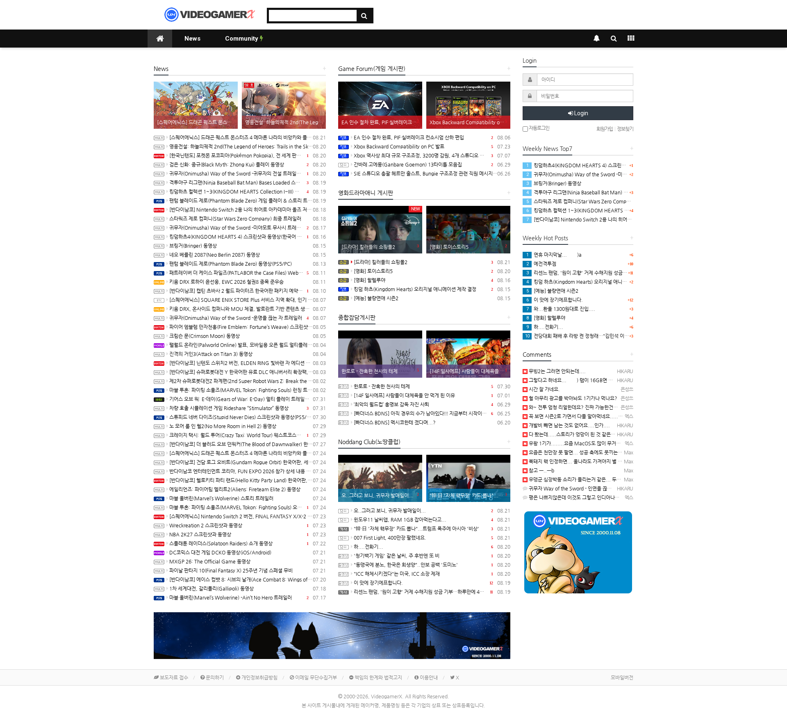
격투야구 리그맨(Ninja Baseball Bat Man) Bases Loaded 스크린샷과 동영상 (247, 182)
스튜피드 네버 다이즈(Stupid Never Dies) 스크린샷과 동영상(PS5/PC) (247, 417)
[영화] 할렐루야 (432, 280)
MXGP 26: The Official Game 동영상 (247, 561)
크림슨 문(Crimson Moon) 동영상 (247, 336)
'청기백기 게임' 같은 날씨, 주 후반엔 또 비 (432, 556)
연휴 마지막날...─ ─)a (554, 255)
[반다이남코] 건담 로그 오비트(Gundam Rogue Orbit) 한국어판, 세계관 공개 (247, 462)
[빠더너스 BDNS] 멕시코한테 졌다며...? (432, 422)
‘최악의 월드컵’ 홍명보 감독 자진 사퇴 (432, 404)
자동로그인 (538, 128)
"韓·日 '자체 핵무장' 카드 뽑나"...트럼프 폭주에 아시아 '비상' (432, 528)
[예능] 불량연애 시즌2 (432, 298)
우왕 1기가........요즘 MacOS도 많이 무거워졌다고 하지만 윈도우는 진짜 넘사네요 (613, 443)
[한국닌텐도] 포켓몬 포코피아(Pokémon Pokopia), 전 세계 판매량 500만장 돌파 (247, 155)
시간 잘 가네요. (544, 389)
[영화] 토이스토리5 (432, 271)
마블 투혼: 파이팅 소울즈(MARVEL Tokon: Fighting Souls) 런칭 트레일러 (247, 390)
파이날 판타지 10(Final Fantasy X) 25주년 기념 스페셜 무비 (247, 570)
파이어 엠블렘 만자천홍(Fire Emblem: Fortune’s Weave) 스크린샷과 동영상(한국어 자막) (247, 327)
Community (242, 38)
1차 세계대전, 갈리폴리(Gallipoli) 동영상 (247, 588)
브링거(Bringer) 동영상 (247, 246)
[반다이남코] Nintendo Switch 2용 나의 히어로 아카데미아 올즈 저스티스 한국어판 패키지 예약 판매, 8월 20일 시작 (247, 209)
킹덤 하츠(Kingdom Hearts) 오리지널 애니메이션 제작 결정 (432, 289)
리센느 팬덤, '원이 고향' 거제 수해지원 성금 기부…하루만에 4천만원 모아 (432, 592)
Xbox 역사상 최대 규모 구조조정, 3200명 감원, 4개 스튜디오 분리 (432, 155)
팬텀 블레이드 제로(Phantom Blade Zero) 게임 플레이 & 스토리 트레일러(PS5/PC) (247, 200)
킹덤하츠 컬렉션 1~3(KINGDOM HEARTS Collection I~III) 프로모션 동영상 (247, 191)
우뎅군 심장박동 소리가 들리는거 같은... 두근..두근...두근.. (589, 479)
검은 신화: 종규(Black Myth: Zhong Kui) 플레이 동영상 (247, 164)
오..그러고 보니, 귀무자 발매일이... (432, 510)
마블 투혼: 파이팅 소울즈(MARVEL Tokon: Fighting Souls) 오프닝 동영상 (247, 507)
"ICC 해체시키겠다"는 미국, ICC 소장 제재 (432, 574)
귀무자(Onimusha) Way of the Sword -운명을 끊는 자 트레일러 (247, 318)
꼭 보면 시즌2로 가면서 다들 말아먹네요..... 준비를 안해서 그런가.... (598, 416)
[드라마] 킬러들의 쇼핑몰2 (432, 262)
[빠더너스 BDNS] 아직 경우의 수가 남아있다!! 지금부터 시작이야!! (432, 413)
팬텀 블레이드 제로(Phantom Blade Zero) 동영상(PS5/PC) (247, 264)
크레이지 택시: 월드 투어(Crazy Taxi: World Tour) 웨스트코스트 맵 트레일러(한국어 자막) (247, 435)
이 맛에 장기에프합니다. (432, 583)
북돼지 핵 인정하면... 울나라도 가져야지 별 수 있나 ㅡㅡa (587, 461)
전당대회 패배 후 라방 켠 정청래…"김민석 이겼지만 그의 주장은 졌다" (600, 336)
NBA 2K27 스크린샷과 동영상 (247, 534)
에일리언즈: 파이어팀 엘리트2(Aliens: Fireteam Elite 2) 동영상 (247, 489)
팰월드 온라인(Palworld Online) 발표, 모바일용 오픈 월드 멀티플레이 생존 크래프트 (247, 345)
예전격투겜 (541, 264)
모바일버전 (622, 677)
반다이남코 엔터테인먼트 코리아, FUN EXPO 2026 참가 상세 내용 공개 (247, 471)
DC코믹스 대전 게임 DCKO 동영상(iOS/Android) (247, 552)
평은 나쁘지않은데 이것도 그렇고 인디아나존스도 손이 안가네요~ (594, 497)
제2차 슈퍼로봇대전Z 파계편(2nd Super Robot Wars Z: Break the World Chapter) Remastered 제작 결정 (247, 381)
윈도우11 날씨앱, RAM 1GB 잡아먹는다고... (432, 519)
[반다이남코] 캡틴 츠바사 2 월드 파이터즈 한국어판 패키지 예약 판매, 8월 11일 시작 (247, 291)
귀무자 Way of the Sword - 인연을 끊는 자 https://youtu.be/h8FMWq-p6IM (610, 488)
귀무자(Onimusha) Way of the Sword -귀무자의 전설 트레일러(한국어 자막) (247, 173)
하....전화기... (432, 547)
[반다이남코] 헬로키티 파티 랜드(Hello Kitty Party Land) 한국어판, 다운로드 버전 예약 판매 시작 (247, 480)
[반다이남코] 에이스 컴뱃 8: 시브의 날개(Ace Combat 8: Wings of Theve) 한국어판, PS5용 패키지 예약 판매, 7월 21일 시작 (247, 579)
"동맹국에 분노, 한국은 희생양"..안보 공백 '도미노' (432, 565)
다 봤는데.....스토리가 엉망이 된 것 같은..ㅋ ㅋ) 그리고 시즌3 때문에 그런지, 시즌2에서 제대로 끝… (630, 434)
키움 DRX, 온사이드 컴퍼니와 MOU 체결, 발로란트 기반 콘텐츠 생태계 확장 (247, 309)
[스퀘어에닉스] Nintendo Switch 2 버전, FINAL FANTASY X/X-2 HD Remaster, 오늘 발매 (247, 516)
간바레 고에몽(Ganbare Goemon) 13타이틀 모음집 (432, 164)
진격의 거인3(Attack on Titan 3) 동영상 (247, 354)
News (192, 38)
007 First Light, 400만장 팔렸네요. (432, 537)
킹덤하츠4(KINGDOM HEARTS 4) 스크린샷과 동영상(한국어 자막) (247, 236)
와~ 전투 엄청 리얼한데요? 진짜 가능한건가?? (575, 407)
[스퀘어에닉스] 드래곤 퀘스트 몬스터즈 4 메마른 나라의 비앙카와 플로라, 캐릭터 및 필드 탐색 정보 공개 (247, 137)
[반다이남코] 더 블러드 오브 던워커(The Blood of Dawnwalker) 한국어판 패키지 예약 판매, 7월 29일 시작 (247, 444)
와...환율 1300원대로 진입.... (560, 309)
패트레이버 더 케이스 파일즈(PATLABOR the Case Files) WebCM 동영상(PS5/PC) (247, 273)
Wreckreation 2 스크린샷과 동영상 (247, 525)
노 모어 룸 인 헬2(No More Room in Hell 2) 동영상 (247, 426)
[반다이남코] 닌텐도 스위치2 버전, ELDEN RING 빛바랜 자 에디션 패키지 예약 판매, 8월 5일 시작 (247, 363)
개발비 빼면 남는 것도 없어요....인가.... (569, 425)
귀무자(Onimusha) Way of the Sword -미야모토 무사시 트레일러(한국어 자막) (247, 227)
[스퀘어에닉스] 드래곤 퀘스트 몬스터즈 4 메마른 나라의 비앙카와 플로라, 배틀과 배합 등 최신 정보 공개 (247, 453)
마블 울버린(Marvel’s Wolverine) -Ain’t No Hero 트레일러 (247, 597)
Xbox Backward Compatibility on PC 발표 (432, 146)
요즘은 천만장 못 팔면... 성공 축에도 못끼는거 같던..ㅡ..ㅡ (588, 452)
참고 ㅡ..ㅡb (541, 470)
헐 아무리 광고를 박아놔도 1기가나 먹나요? (572, 398)
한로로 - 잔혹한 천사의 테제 (432, 386)
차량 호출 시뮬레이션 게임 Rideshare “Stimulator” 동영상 (247, 408)
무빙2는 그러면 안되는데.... (557, 371)
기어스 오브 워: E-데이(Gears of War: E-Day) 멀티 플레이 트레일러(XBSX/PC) (247, 399)
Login (580, 113)
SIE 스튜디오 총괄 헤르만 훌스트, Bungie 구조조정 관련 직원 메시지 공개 (432, 173)
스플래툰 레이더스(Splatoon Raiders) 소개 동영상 (247, 543)
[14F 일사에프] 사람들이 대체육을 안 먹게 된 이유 (432, 395)
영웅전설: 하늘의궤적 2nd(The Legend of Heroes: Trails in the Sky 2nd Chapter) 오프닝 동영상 (247, 146)
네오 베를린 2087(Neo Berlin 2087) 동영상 (247, 255)
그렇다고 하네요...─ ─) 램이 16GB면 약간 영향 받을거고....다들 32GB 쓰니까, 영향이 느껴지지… (629, 380)
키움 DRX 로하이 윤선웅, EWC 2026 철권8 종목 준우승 (247, 282)
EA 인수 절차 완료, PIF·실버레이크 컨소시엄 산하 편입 (432, 137)
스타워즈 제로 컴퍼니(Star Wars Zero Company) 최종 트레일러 (247, 218)
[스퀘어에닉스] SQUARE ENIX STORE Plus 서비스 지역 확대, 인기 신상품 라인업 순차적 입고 (247, 300)
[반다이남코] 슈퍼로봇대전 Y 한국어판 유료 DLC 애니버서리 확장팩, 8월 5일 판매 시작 (247, 372)
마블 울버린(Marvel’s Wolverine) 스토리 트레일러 (247, 498)
